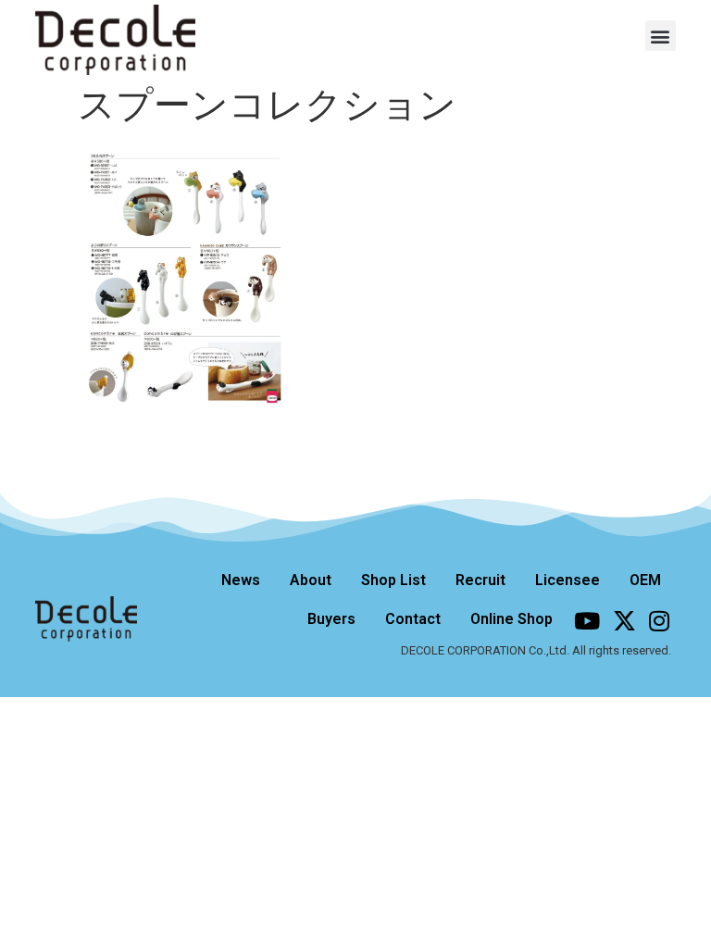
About (310, 580)
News (240, 580)
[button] (660, 35)
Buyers (331, 619)
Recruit (480, 580)
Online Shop (511, 619)
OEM (645, 580)
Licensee (567, 580)
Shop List (393, 580)
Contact (413, 619)
